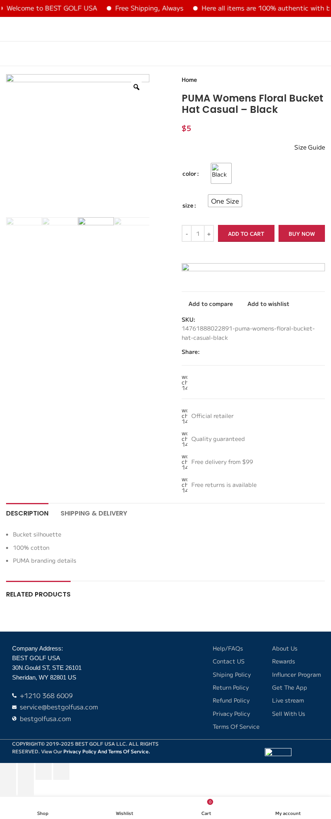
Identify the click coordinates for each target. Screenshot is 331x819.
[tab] (27, 512)
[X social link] (285, 351)
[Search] (307, 29)
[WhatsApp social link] (313, 351)
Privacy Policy (79, 751)
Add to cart (246, 233)
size (187, 205)
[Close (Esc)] (61, 771)
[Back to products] (310, 80)
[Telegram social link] (322, 351)
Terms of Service (128, 751)
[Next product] (320, 80)
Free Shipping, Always (142, 7)
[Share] (44, 771)
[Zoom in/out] (8, 771)
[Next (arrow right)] (26, 788)
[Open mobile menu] (9, 29)
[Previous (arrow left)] (8, 788)
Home (189, 79)
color (189, 173)
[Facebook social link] (276, 351)
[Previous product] (301, 80)
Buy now (302, 233)
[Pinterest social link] (295, 351)
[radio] (221, 173)
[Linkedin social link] (304, 351)
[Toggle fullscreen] (26, 771)
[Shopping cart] (321, 29)
